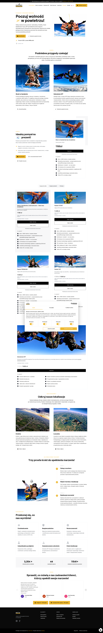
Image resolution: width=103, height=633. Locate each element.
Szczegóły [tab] (51, 307)
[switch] (44, 324)
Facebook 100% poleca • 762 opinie (60, 602)
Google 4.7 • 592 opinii (41, 602)
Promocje (64, 5)
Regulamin (76, 630)
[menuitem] (72, 5)
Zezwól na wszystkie (68, 328)
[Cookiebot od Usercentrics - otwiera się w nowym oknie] (72, 304)
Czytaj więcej (23, 593)
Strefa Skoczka (53, 5)
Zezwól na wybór (51, 328)
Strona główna (31, 5)
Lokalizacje (59, 5)
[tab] (43, 186)
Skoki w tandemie (38, 5)
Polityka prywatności (83, 630)
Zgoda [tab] (33, 307)
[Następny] (86, 590)
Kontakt (68, 5)
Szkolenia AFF (58, 94)
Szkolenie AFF (46, 5)
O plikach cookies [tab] (69, 307)
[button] (69, 129)
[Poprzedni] (17, 590)
